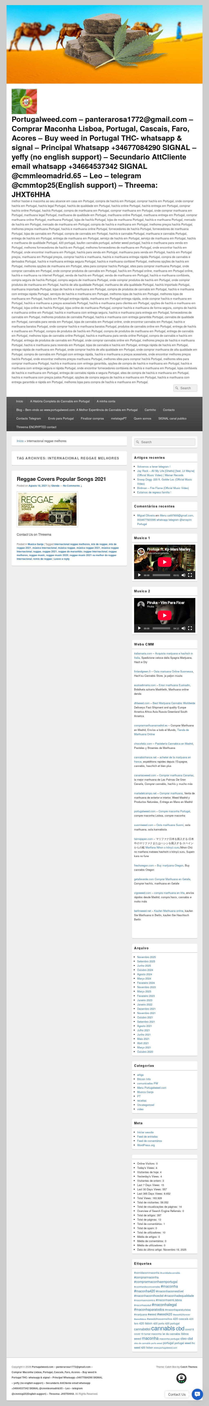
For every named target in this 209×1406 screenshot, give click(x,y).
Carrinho (150, 410)
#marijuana (140, 1314)
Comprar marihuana (171, 793)
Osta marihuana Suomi (169, 825)
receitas (142, 1100)
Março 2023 (144, 991)
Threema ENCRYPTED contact (36, 427)
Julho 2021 (143, 1030)
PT (139, 1096)
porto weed (156, 1343)
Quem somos (142, 418)
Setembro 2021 (146, 1021)
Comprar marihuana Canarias (176, 775)
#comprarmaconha (146, 1277)
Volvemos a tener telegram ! (153, 466)
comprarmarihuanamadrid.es (151, 725)
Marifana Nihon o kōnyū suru (162, 847)
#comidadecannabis (170, 1272)
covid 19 (138, 1333)
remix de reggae (42, 559)
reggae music (37, 555)
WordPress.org (146, 1145)
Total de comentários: (150, 1224)
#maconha (169, 1286)
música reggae (66, 548)
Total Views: (144, 1198)
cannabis (163, 1327)
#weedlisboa (140, 1319)
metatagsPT (119, 418)
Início (19, 401)
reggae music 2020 (57, 555)
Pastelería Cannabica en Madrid (174, 743)
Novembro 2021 (146, 1013)
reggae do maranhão (70, 551)
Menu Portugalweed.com (151, 1088)
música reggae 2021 (88, 548)
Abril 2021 (143, 1043)
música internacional (44, 548)
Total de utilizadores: (149, 1232)
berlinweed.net (142, 911)
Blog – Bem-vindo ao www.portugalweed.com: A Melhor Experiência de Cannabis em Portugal (77, 410)
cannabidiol (142, 1329)
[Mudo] (183, 575)
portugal (168, 1343)
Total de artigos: (147, 1215)
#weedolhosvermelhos (159, 1319)
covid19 (189, 1329)
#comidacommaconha (146, 1273)
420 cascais (180, 1319)
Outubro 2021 (145, 1017)
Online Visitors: (146, 1163)
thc (193, 1343)
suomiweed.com (143, 825)
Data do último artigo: (150, 1249)
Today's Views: (146, 1168)
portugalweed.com (145, 811)
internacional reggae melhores (72, 544)
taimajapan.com (143, 839)
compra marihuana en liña (169, 893)
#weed (152, 1314)
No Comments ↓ (72, 485)
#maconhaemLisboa (169, 1300)
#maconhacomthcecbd (148, 1295)
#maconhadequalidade (179, 1295)
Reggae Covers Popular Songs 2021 (61, 479)
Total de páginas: (147, 1219)
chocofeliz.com (143, 743)
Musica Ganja (35, 544)
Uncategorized (145, 1105)
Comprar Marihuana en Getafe (172, 879)
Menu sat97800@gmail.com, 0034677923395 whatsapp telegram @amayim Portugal (165, 519)
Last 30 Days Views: (149, 1189)
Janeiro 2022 (144, 1004)
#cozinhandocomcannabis (147, 1286)
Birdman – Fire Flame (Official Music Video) (163, 488)
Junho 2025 (144, 965)
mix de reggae (99, 544)
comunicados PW (147, 1083)
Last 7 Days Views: (149, 1185)
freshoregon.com (144, 865)
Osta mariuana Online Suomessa (173, 671)
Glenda (55, 485)
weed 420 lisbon (143, 1347)
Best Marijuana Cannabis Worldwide (174, 703)
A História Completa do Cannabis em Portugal (60, 401)
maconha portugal (169, 1338)
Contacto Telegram (28, 418)
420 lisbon (145, 1323)
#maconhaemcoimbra (144, 1300)
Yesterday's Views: (148, 1176)
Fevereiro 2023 (146, 996)
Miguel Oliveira (146, 515)
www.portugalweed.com (165, 1347)
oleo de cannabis (142, 1343)
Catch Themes (188, 1367)
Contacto (169, 410)
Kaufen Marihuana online (168, 911)
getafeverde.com (144, 879)
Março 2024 (144, 978)
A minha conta (106, 401)
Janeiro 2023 (144, 1000)
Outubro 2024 (145, 970)
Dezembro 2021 (146, 1009)
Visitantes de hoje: (148, 1172)
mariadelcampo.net (145, 793)
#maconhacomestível (169, 1291)
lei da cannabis (171, 1334)
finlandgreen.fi (142, 671)
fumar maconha (153, 1333)
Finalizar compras (92, 418)
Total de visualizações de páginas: (158, 1207)
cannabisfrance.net (145, 757)
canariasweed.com (145, 775)
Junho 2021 (144, 1034)
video (140, 1109)
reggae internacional (95, 551)
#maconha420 (144, 1290)
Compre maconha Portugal (174, 811)
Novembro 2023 (146, 987)
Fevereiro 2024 (146, 983)
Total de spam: (146, 1228)
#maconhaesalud (142, 1305)
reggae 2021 (49, 551)
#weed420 (164, 1314)
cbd (180, 1328)
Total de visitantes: (148, 1202)
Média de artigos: (147, 1237)
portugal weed (183, 1343)
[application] (164, 562)
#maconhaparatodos (149, 1309)
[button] (197, 1394)
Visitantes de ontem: (149, 1181)
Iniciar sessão (145, 1132)
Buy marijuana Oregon (170, 865)
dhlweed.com (142, 703)
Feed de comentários (149, 1141)
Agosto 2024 (144, 974)
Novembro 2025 (146, 957)
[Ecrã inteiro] (190, 575)
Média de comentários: (151, 1241)
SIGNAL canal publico (172, 418)
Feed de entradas (147, 1136)
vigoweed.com (142, 893)
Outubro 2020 (145, 1052)
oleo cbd (186, 1338)
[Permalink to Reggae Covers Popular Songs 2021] (47, 529)
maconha (150, 1338)
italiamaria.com (143, 653)
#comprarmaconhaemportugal (155, 1281)
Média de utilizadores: (150, 1245)
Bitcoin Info (144, 1079)
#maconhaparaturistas (178, 1310)
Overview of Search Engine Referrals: (159, 1211)
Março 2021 (144, 1047)
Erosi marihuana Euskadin (174, 685)
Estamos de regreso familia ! (154, 492)
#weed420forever (181, 1314)
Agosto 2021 (144, 1026)
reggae (37, 551)
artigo (140, 1075)
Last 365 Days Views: (150, 1193)
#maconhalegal (164, 1304)
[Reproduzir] (139, 575)
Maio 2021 (143, 1039)
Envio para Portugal (61, 418)
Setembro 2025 (146, 961)
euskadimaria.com (145, 685)
